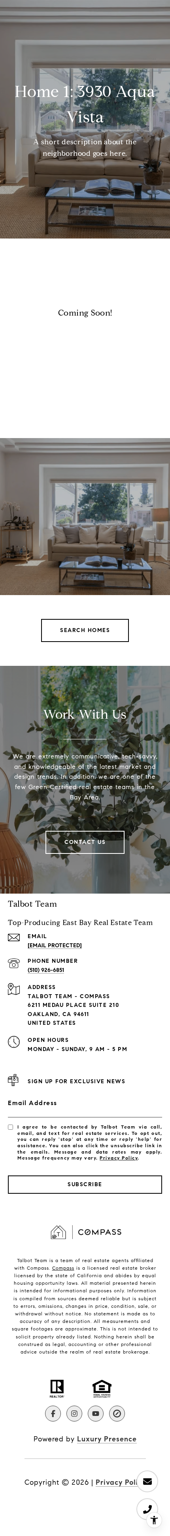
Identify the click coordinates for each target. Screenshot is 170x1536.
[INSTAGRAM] (74, 1414)
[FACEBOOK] (53, 1414)
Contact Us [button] (85, 842)
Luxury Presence (107, 1439)
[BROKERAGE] (117, 1414)
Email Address (32, 1103)
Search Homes (85, 630)
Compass (63, 1268)
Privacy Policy (119, 1158)
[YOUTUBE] (96, 1414)
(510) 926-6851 (46, 970)
